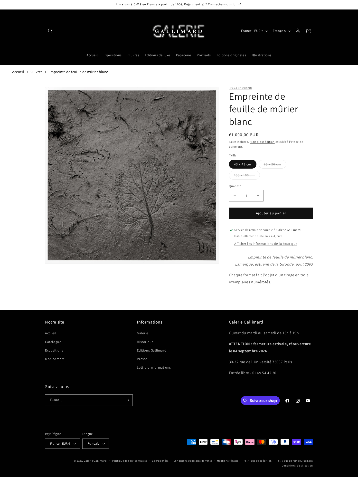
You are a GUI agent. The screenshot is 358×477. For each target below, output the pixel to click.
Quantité (235, 186)
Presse (142, 359)
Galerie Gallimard (95, 460)
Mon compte (55, 359)
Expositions (54, 350)
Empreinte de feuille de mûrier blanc (78, 71)
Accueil (18, 71)
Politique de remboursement (295, 460)
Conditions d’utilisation (297, 465)
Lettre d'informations (154, 367)
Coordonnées (160, 460)
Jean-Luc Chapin (240, 88)
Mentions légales (228, 460)
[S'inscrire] (127, 400)
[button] (50, 31)
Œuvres (36, 71)
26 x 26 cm (275, 165)
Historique (145, 342)
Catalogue (53, 342)
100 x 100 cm (247, 176)
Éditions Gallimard (151, 350)
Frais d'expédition (262, 141)
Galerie (142, 333)
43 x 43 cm (242, 164)
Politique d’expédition (258, 460)
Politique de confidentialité (129, 460)
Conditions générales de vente (193, 460)
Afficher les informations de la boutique (265, 243)
